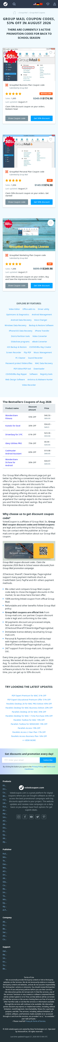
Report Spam (5, 954)
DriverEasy (5, 789)
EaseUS (5, 864)
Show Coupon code (16, 118)
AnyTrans (5, 810)
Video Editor (14, 309)
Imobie (5, 892)
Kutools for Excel (12, 425)
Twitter (37, 817)
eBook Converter (39, 341)
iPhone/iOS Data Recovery (20, 330)
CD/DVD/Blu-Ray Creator (40, 347)
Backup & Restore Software (41, 325)
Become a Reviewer (5, 968)
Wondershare (5, 867)
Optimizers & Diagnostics (17, 314)
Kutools (5, 853)
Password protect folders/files (19, 363)
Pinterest (44, 817)
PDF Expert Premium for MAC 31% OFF (29, 695)
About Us (5, 921)
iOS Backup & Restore (17, 347)
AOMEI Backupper (5, 820)
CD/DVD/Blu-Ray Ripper (16, 374)
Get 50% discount (42, 118)
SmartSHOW (5, 817)
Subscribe (47, 760)
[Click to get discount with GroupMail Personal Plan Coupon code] (29, 151)
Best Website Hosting (5, 928)
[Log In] (54, 4)
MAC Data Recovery (44, 363)
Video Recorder (29, 385)
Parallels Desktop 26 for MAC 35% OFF (29, 712)
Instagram (18, 817)
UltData (5, 803)
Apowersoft (5, 906)
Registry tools (46, 374)
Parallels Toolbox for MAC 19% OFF (29, 720)
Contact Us (5, 939)
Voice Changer (40, 320)
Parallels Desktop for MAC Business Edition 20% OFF (29, 707)
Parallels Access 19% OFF (29, 728)
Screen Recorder (13, 352)
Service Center (5, 932)
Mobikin (5, 899)
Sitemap (5, 958)
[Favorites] (48, 4)
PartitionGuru (5, 813)
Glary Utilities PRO (13, 443)
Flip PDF (27, 352)
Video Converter (40, 336)
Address (5, 935)
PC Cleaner (20, 358)
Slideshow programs (20, 341)
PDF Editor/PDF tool (22, 368)
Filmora (5, 785)
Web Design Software (15, 379)
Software (33, 374)
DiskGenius (5, 827)
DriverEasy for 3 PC (14, 434)
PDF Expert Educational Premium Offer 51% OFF (29, 699)
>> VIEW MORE (29, 740)
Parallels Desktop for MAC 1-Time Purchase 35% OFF (29, 716)
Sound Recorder (35, 358)
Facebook (25, 817)
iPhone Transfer (42, 330)
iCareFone (5, 799)
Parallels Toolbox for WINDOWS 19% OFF (29, 724)
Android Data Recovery (21, 320)
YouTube (31, 817)
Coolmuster (5, 792)
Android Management (42, 314)
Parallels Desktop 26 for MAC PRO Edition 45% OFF (29, 703)
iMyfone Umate (5, 824)
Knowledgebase (5, 961)
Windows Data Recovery (15, 325)
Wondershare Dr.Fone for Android (11, 462)
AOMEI (5, 871)
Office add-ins (29, 309)
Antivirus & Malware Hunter (40, 379)
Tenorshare (5, 860)
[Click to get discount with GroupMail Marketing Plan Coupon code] (29, 234)
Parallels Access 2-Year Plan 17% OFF (29, 732)
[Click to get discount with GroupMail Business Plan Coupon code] (29, 64)
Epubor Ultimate (5, 834)
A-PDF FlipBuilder (5, 910)
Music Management (43, 352)
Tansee (5, 896)
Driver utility (43, 309)
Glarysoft (5, 881)
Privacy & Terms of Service (35, 1021)
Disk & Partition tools (20, 336)
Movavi (5, 857)
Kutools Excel (5, 806)
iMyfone (5, 878)
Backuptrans (5, 888)
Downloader (39, 368)
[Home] (15, 12)
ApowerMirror (5, 842)
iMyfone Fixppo (5, 838)
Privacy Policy (37, 766)
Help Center (5, 951)
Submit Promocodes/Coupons (5, 965)
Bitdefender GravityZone (5, 796)
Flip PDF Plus (5, 831)
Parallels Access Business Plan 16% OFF (29, 736)
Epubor (5, 903)
